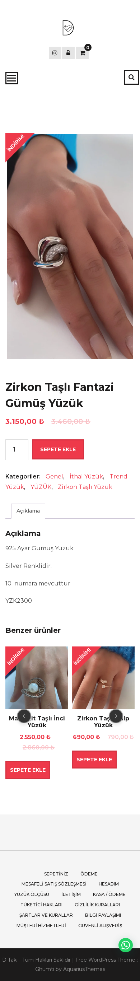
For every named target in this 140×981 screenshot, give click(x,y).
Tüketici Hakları (41, 904)
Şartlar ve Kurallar (46, 915)
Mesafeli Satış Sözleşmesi (54, 884)
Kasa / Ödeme (109, 894)
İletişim (71, 894)
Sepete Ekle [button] (28, 770)
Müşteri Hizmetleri (41, 925)
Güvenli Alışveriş (100, 925)
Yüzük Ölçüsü (31, 894)
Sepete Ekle (58, 449)
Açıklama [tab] (28, 511)
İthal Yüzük (86, 476)
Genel (54, 476)
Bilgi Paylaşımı (103, 915)
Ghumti (44, 969)
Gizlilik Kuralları (97, 904)
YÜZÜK (41, 487)
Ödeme (89, 874)
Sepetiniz (56, 874)
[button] (125, 945)
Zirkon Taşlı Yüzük (85, 487)
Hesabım (109, 884)
